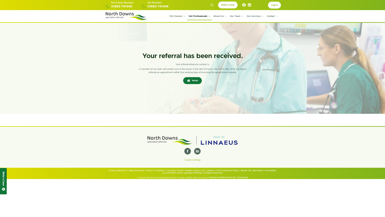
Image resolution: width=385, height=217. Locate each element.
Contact (271, 16)
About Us (218, 16)
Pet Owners (176, 16)
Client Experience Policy (227, 171)
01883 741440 (121, 6)
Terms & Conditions (155, 171)
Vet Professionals (198, 16)
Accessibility (270, 171)
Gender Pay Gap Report (251, 171)
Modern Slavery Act (195, 171)
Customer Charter (175, 171)
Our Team (235, 16)
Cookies (210, 171)
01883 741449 (157, 6)
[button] (212, 5)
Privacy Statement (117, 171)
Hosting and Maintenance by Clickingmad (228, 177)
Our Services (254, 16)
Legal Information (136, 171)
